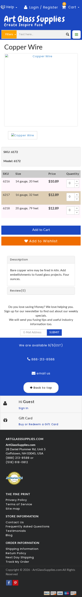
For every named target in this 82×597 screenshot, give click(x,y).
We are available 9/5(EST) (41, 345)
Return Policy (16, 553)
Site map (13, 509)
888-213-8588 (43, 359)
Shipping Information (22, 549)
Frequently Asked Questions (28, 526)
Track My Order (17, 562)
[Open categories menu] (76, 34)
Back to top (42, 388)
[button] (9, 7)
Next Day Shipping (20, 557)
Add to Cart (41, 230)
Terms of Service (19, 504)
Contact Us (15, 522)
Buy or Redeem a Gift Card (38, 424)
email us (43, 373)
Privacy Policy (16, 500)
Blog (9, 535)
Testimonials (16, 531)
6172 (10, 152)
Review (18, 291)
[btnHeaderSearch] (67, 34)
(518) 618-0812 (17, 462)
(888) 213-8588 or (20, 458)
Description (19, 259)
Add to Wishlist (43, 241)
